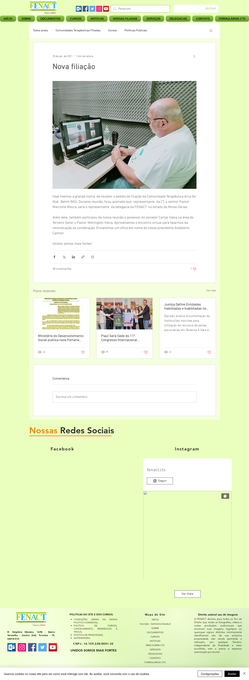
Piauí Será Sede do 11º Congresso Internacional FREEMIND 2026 (119, 338)
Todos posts (40, 30)
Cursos (112, 30)
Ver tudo (211, 290)
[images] (79, 9)
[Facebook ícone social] (32, 647)
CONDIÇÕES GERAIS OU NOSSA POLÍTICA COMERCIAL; (95, 621)
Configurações (210, 674)
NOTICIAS (155, 640)
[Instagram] (99, 9)
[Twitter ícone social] (42, 647)
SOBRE (155, 628)
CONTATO (155, 657)
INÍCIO (155, 619)
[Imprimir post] (92, 257)
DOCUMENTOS (155, 632)
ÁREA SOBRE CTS (155, 645)
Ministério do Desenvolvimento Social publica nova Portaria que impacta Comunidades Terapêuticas (60, 338)
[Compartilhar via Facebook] (54, 257)
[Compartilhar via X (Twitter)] (64, 257)
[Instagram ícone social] (22, 647)
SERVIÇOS (155, 649)
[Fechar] (244, 674)
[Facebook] (86, 9)
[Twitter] (92, 9)
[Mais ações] (194, 56)
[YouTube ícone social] (53, 647)
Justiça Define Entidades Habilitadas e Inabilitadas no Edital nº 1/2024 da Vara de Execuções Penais (185, 307)
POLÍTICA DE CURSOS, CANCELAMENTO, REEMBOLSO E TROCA (95, 628)
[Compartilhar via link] (83, 257)
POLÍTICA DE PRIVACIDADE (88, 634)
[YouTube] (106, 9)
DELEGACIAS (155, 653)
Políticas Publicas (135, 30)
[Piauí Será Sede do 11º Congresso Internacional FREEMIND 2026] (124, 313)
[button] (125, 18)
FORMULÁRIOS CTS (155, 662)
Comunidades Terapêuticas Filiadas (78, 30)
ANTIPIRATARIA (82, 637)
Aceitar (232, 674)
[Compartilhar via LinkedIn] (73, 257)
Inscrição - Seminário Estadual (155, 623)
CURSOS (155, 636)
